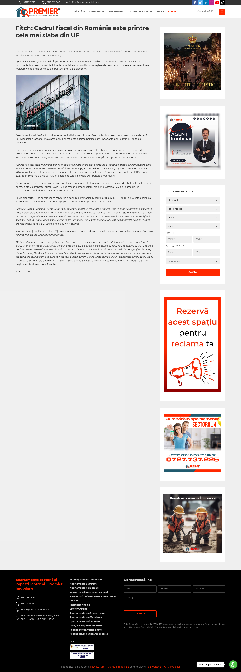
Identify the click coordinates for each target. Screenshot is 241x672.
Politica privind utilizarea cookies (89, 634)
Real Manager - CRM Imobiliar (163, 667)
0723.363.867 (53, 2)
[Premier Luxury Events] (192, 35)
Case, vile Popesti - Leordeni (86, 626)
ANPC (73, 642)
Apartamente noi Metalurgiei (86, 617)
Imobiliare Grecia (141, 12)
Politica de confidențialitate (86, 630)
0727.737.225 (29, 2)
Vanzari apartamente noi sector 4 (89, 592)
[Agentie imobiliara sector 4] (192, 523)
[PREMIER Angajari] (192, 114)
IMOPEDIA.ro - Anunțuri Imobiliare (109, 667)
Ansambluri (116, 12)
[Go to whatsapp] (233, 664)
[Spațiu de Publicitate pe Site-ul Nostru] (192, 298)
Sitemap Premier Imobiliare (86, 580)
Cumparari (96, 12)
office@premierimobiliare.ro (85, 2)
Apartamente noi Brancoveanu (87, 613)
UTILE (160, 12)
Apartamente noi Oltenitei (85, 622)
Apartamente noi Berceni (84, 588)
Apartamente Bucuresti (83, 584)
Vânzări (79, 12)
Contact (174, 12)
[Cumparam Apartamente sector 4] (192, 416)
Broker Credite (78, 609)
